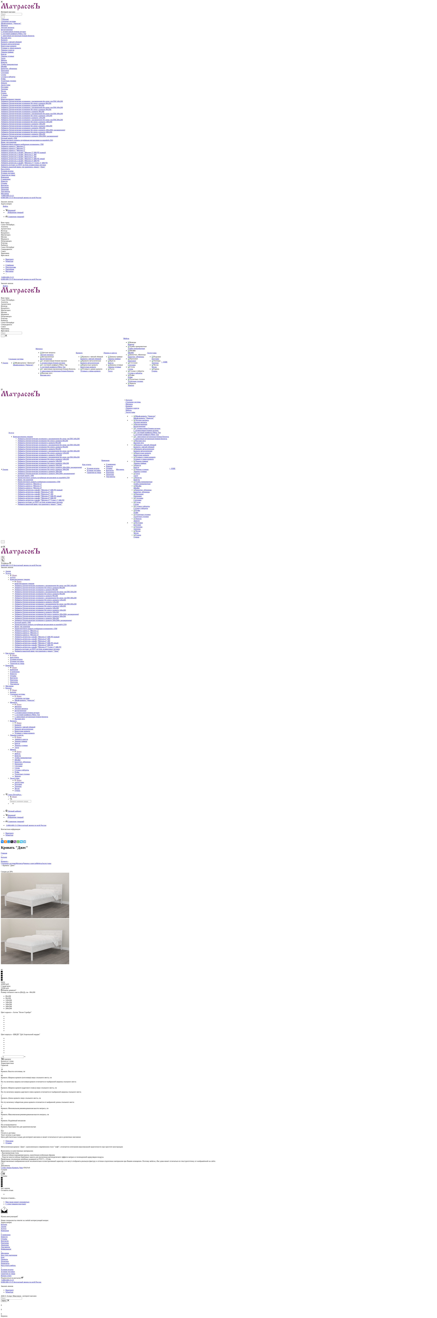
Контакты (5, 1241)
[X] (11, 841)
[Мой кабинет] (2, 545)
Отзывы (8, 1143)
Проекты (4, 1259)
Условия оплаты (7, 1270)
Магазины (5, 1253)
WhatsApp (9, 261)
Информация (6, 1249)
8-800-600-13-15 (7, 196)
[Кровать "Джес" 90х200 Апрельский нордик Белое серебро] (35, 918)
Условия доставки (8, 1272)
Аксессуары (19, 782)
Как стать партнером (9, 1255)
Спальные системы (22, 698)
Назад (14, 575)
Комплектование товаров (24, 583)
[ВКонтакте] (2, 841)
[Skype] (21, 841)
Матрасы (18, 706)
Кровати (18, 725)
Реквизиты (5, 1263)
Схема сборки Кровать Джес (12, 1168)
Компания (14, 670)
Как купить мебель (8, 1265)
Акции (3, 1226)
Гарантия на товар (8, 1274)
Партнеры (5, 1243)
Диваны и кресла (21, 739)
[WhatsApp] (18, 841)
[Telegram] (24, 841)
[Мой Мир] (8, 841)
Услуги (12, 577)
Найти (4, 1301)
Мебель (17, 754)
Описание (9, 1141)
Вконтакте (9, 259)
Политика (5, 1261)
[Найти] (3, 16)
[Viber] (15, 841)
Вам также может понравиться (17, 1202)
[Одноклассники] (5, 841)
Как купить (14, 657)
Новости (4, 1237)
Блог (3, 1257)
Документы (5, 1247)
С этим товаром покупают (15, 1204)
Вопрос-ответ (6, 1276)
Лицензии (5, 1245)
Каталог (13, 692)
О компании (5, 1235)
